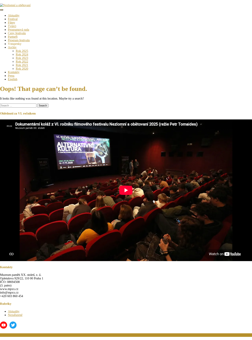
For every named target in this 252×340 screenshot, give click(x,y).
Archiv (12, 47)
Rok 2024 (22, 54)
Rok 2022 (22, 61)
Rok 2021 (22, 65)
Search (43, 105)
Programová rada (18, 29)
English (12, 79)
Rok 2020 (22, 68)
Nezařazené (15, 315)
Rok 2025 (22, 51)
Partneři (13, 36)
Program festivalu (19, 40)
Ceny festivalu (17, 33)
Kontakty (13, 72)
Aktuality (13, 15)
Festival (13, 19)
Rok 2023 (22, 58)
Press (11, 75)
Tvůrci (12, 26)
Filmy (11, 22)
